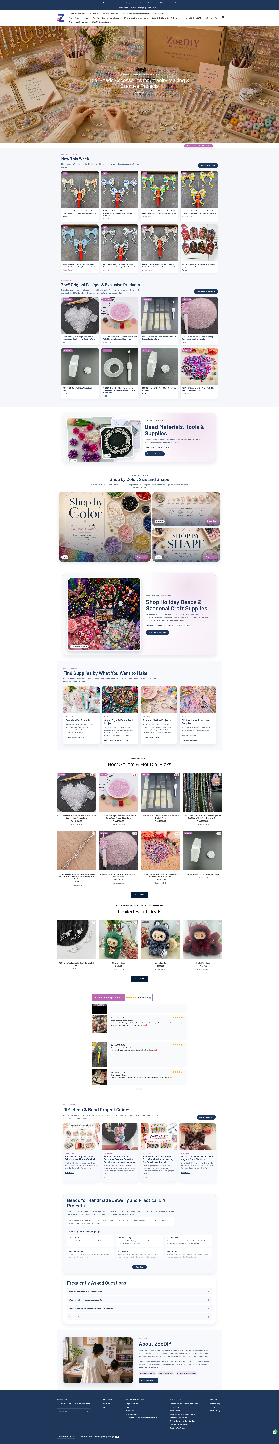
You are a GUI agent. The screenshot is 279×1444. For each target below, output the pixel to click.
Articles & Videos (82, 22)
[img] (131, 997)
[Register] (87, 1411)
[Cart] (221, 18)
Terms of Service (216, 1407)
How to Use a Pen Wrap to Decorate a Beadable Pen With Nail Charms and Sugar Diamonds (119, 1159)
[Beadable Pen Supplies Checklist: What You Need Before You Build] (81, 1136)
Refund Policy (215, 1411)
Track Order (130, 1411)
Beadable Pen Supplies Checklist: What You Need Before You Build (81, 1158)
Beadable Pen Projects (91, 18)
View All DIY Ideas (205, 1117)
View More (139, 895)
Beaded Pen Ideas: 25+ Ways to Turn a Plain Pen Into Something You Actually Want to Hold (158, 1159)
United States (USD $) (193, 18)
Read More (139, 1267)
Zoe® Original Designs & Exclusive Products (84, 14)
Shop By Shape (74, 18)
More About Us (147, 1381)
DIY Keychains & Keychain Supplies (136, 18)
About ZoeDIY (107, 1404)
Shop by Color (159, 14)
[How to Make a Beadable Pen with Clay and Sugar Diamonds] (197, 1136)
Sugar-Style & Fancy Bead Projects (164, 18)
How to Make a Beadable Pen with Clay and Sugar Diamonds (197, 1158)
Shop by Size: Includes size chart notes (136, 14)
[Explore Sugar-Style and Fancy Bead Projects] (120, 699)
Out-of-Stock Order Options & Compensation (142, 1418)
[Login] (212, 18)
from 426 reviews (142, 997)
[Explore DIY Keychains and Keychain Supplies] (198, 699)
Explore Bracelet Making (151, 737)
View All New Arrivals (208, 165)
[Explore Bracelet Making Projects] (159, 699)
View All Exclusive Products (205, 291)
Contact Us (107, 1407)
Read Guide (68, 1172)
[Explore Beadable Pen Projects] (81, 699)
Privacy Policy (215, 1404)
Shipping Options (132, 1404)
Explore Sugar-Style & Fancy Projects (116, 740)
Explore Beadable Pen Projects (75, 737)
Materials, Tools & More (111, 14)
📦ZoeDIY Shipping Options (101, 22)
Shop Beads (139, 93)
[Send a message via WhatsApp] (275, 1431)
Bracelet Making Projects (111, 18)
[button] (137, 1089)
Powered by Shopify (101, 1437)
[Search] (207, 18)
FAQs (70, 22)
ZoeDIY (118, 1220)
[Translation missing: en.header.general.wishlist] (216, 18)
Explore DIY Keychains (189, 740)
